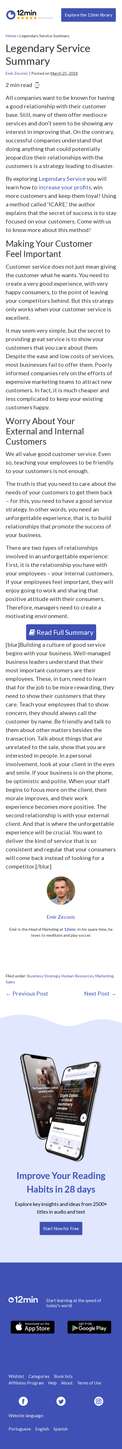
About (67, 1382)
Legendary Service (62, 178)
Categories (39, 1376)
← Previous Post (27, 993)
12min (69, 929)
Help (52, 1382)
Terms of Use (89, 1382)
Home (11, 35)
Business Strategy (43, 975)
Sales (10, 981)
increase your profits (65, 187)
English (42, 1428)
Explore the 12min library (88, 14)
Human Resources (77, 975)
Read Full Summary (64, 632)
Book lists (63, 1376)
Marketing (104, 975)
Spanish (60, 1428)
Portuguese (20, 1428)
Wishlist (16, 1376)
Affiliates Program (26, 1382)
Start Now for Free (61, 1228)
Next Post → (100, 993)
